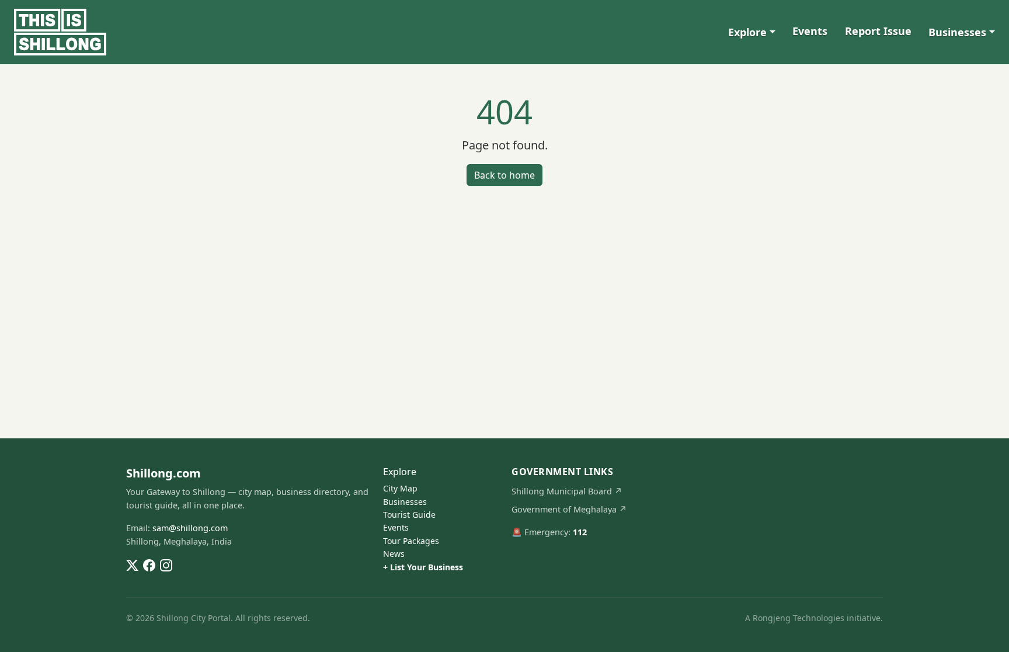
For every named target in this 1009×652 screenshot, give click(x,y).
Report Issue (878, 31)
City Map (400, 488)
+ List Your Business (423, 567)
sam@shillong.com (190, 528)
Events (809, 31)
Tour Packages (411, 540)
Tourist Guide (409, 514)
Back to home (504, 175)
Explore (747, 32)
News (394, 553)
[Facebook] (149, 564)
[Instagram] (166, 564)
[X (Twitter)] (132, 564)
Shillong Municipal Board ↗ (567, 491)
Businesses (957, 32)
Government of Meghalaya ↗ (569, 509)
